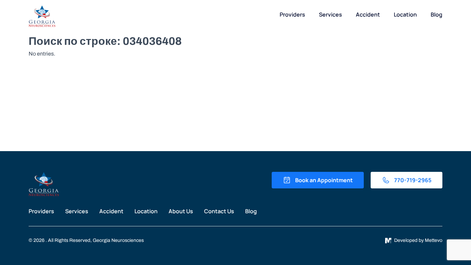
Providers (292, 14)
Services (330, 14)
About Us (181, 211)
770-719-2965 (412, 180)
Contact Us (219, 211)
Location (405, 14)
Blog (436, 14)
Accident (368, 14)
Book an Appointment (324, 180)
